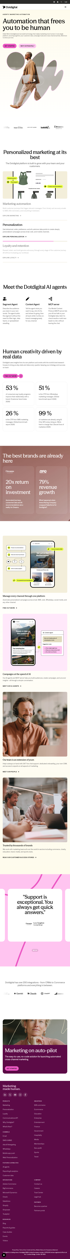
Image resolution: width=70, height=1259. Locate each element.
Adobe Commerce (9, 1184)
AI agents (6, 1167)
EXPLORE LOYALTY (9, 258)
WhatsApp (6, 1149)
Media (36, 1139)
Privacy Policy (15, 1250)
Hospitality (38, 1135)
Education (37, 1114)
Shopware (6, 1210)
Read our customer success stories (18, 857)
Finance (37, 1127)
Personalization (8, 1109)
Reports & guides (9, 1228)
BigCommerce (8, 1188)
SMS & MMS (7, 1140)
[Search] (61, 2)
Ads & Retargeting (9, 1145)
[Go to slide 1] (33, 950)
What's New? (7, 1127)
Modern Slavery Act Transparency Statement (47, 1250)
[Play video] (35, 80)
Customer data (8, 1175)
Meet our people (10, 772)
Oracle (5, 1197)
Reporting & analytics (10, 1171)
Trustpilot (6, 1214)
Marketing (6, 1105)
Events (5, 1236)
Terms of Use (23, 1250)
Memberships (39, 1144)
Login (66, 2)
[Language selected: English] (54, 2)
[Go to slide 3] (36, 950)
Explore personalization (13, 237)
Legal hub (37, 1197)
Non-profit (38, 1148)
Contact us (38, 1184)
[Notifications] (58, 2)
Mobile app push (9, 1153)
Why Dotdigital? (27, 46)
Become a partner (40, 1206)
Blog (4, 1223)
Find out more (11, 376)
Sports (36, 1152)
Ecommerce (38, 1109)
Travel (36, 1157)
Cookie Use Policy (31, 1250)
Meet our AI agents (11, 686)
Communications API (10, 1118)
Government (38, 1131)
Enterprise (38, 1118)
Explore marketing (11, 216)
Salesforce (6, 1201)
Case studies (7, 1232)
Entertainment (39, 1122)
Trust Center (38, 1193)
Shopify (5, 1205)
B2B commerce (39, 1105)
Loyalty (5, 1114)
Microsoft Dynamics (10, 1193)
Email (5, 1136)
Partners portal (39, 1210)
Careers (37, 1188)
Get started (10, 46)
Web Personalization (10, 1157)
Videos (5, 1241)
